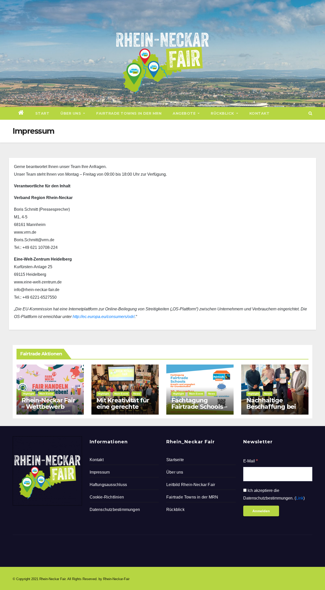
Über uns (71, 113)
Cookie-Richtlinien (107, 497)
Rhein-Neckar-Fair (116, 579)
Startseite (175, 460)
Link (299, 498)
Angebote (185, 113)
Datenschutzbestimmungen (115, 509)
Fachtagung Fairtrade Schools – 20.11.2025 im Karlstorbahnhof (199, 410)
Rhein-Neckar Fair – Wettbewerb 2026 (48, 407)
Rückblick (223, 113)
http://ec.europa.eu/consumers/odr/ (104, 316)
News (136, 393)
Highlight (28, 393)
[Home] (21, 113)
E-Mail (250, 460)
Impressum (100, 472)
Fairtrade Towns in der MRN (128, 113)
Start (42, 113)
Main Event (46, 393)
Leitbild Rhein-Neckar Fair (190, 484)
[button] (310, 113)
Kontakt (259, 113)
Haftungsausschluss (108, 484)
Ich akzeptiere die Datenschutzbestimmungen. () (274, 494)
